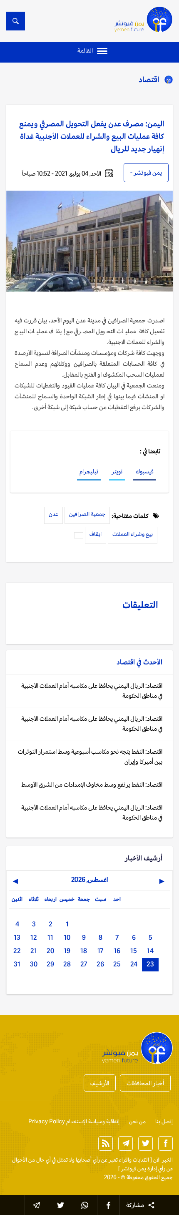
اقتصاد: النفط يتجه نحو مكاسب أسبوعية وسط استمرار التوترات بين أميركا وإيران (90, 756)
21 (33, 951)
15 (133, 951)
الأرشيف (99, 1083)
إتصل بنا (164, 1121)
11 (50, 937)
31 (17, 964)
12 (33, 937)
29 (50, 964)
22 (17, 951)
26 (100, 964)
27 (83, 964)
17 (100, 951)
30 (33, 964)
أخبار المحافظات (145, 1083)
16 (117, 951)
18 (83, 951)
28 (67, 964)
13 (17, 937)
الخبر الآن (163, 1159)
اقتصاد (149, 79)
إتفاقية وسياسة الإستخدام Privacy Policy (73, 1121)
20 (50, 951)
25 (117, 964)
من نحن (137, 1121)
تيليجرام (89, 471)
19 (67, 951)
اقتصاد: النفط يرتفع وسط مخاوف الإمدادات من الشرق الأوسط (91, 784)
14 (150, 951)
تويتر (117, 471)
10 (67, 937)
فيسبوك (145, 471)
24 (133, 964)
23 (150, 964)
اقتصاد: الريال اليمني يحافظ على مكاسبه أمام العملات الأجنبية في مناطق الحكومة (91, 690)
